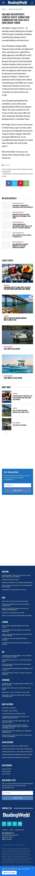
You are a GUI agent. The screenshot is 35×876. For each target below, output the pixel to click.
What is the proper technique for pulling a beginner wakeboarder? (15, 609)
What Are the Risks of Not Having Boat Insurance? (17, 582)
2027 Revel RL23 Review (12, 349)
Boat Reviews (8, 347)
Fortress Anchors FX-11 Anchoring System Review (17, 751)
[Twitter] (15, 183)
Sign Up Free (17, 490)
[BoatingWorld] (17, 3)
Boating (6, 285)
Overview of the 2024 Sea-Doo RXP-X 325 (14, 589)
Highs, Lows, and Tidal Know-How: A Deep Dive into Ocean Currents (17, 635)
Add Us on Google (9, 872)
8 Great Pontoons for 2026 (10, 579)
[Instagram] (9, 824)
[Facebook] (9, 183)
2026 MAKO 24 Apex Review (13, 378)
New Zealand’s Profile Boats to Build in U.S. (21, 236)
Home (4, 9)
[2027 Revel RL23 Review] (17, 334)
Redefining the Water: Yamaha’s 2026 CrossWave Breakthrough (16, 731)
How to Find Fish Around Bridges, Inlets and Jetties (15, 319)
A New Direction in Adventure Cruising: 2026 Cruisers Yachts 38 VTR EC (15, 717)
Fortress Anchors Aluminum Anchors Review (16, 757)
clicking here (7, 171)
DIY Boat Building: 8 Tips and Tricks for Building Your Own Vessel (16, 665)
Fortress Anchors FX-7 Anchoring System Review (17, 749)
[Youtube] (20, 824)
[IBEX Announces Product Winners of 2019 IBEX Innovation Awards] (6, 245)
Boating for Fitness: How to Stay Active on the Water (16, 688)
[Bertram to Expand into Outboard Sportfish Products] (6, 205)
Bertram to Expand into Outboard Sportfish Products (22, 206)
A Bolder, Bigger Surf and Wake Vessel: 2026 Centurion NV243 (15, 721)
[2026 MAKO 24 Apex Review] (17, 363)
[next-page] (6, 434)
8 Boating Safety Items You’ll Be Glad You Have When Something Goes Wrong (17, 288)
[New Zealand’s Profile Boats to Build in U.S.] (6, 235)
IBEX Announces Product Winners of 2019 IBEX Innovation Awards (20, 245)
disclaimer (8, 174)
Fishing (6, 316)
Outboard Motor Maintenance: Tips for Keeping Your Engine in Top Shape (16, 656)
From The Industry (16, 9)
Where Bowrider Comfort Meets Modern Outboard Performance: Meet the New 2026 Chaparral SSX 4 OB (15, 726)
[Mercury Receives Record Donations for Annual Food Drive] (6, 215)
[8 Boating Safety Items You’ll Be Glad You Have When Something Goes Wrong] (17, 273)
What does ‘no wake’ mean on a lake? (13, 613)
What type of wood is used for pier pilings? (15, 601)
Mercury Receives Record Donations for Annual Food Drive (21, 216)
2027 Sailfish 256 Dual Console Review (13, 713)
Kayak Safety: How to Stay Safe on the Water (15, 692)
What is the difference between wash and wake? (17, 615)
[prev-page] (3, 434)
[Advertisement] (17, 452)
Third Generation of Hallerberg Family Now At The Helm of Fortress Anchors (22, 226)
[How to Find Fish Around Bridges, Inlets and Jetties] (17, 304)
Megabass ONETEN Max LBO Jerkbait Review (15, 746)
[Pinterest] (20, 183)
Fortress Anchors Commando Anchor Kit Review (17, 754)
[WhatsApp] (26, 183)
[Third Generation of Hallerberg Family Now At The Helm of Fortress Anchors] (6, 225)
